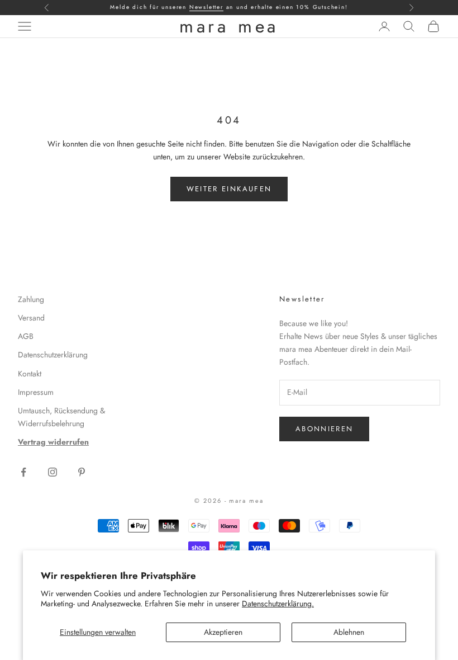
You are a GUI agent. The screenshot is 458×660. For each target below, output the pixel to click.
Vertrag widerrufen (53, 441)
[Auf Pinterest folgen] (81, 472)
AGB (26, 336)
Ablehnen (348, 632)
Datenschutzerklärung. (278, 603)
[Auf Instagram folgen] (52, 472)
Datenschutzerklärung (53, 354)
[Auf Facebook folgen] (23, 472)
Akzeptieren (223, 632)
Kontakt (29, 373)
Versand (31, 317)
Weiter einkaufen (229, 188)
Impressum (36, 392)
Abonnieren (324, 428)
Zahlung (31, 299)
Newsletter (206, 7)
